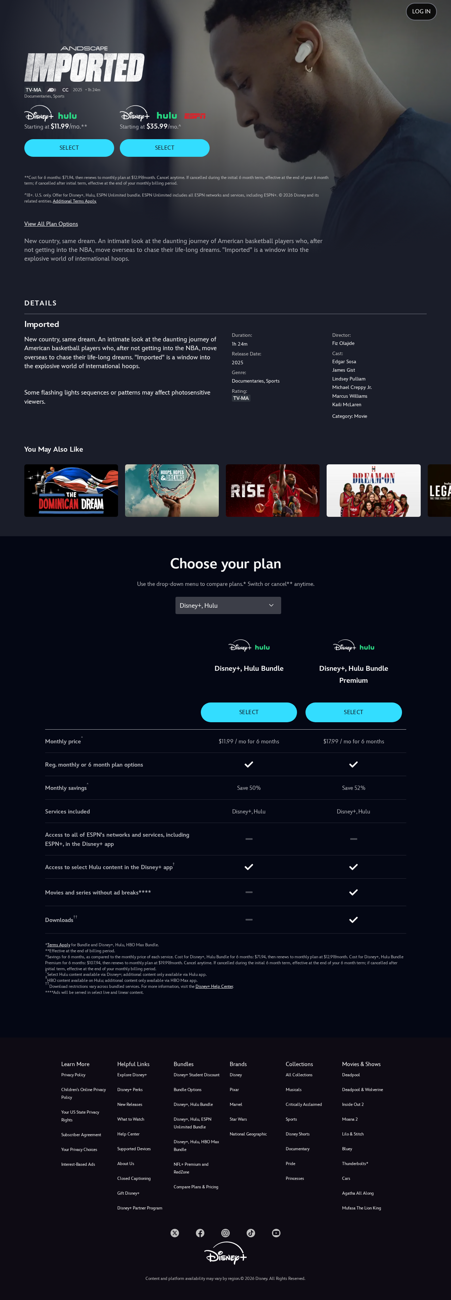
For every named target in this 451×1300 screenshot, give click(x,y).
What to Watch (130, 1119)
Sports (291, 1119)
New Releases (129, 1104)
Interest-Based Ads (78, 1164)
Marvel (236, 1104)
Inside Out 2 (353, 1104)
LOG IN (421, 11)
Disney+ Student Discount (197, 1074)
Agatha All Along (358, 1193)
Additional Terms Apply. (75, 201)
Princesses (295, 1178)
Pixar (234, 1089)
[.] (175, 1233)
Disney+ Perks (130, 1089)
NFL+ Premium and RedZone (191, 1168)
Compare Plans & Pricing (196, 1186)
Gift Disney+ (128, 1193)
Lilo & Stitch (353, 1134)
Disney (236, 1074)
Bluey (347, 1148)
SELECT (69, 147)
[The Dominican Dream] (71, 490)
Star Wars (238, 1119)
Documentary (297, 1148)
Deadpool (351, 1074)
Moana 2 (350, 1119)
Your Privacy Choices (79, 1149)
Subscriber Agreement (81, 1134)
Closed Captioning (134, 1178)
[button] (141, 1064)
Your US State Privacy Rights (80, 1116)
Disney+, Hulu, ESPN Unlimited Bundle (192, 1123)
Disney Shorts (298, 1134)
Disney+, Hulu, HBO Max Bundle (196, 1145)
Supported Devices (134, 1148)
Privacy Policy (73, 1074)
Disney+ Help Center (214, 986)
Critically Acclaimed (304, 1104)
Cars (346, 1178)
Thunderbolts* (355, 1163)
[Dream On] (373, 490)
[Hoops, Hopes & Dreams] (172, 490)
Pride (290, 1163)
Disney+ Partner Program (139, 1208)
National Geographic (248, 1134)
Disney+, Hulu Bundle (193, 1104)
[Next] (437, 489)
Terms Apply (58, 944)
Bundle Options (188, 1089)
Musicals (294, 1089)
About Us (125, 1163)
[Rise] (273, 490)
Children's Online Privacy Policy (83, 1093)
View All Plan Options (51, 224)
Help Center (128, 1134)
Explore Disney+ (132, 1074)
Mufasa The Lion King (361, 1208)
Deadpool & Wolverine (362, 1089)
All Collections (299, 1074)
